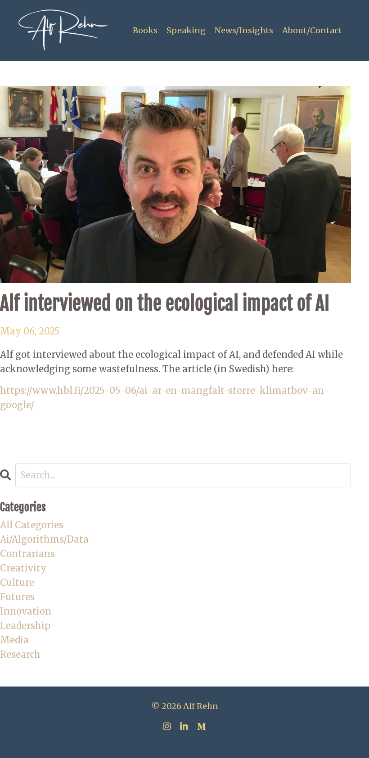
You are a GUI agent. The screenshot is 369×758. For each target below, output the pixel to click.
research (20, 654)
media (14, 640)
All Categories (31, 525)
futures (17, 596)
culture (17, 582)
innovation (25, 611)
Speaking (186, 30)
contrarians (27, 553)
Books (145, 30)
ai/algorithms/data (44, 539)
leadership (25, 625)
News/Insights (244, 30)
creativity (23, 568)
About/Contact (312, 30)
